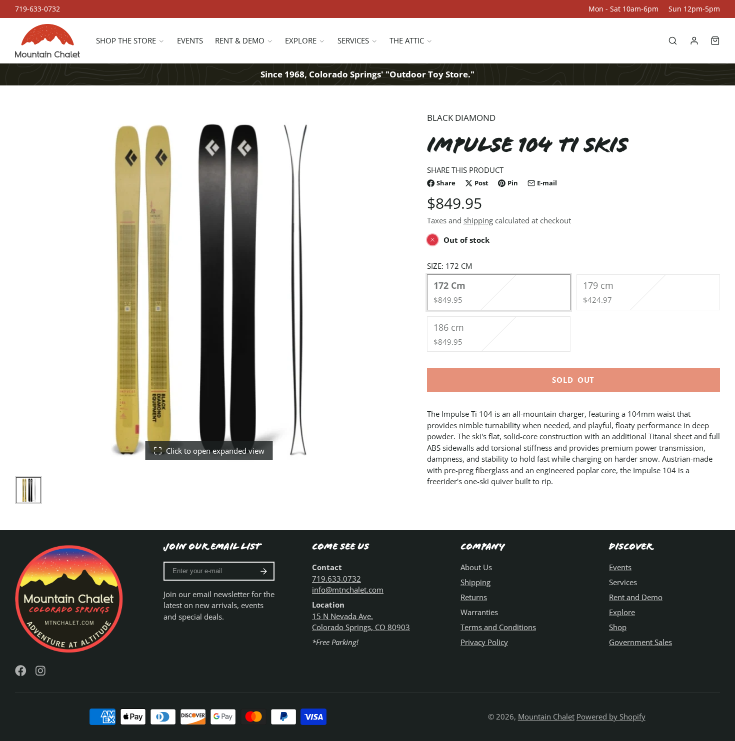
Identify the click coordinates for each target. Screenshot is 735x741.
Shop (617, 627)
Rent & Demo (239, 40)
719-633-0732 (37, 8)
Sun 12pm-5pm (694, 8)
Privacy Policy (484, 642)
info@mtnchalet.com (348, 590)
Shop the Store (126, 40)
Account (694, 40)
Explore (300, 40)
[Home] (47, 40)
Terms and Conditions (498, 627)
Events (190, 40)
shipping (478, 220)
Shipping (475, 582)
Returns (473, 597)
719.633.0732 (336, 579)
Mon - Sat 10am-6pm (623, 8)
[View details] (70, 597)
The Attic (407, 40)
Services (353, 40)
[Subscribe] (263, 571)
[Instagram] (41, 671)
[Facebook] (20, 671)
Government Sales (640, 642)
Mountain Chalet (546, 717)
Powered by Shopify (611, 717)
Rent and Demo (635, 597)
